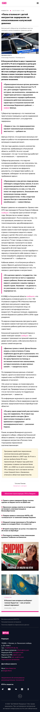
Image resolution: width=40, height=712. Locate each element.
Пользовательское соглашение (11, 622)
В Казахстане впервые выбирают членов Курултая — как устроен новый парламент (18, 602)
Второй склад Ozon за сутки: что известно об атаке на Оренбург (19, 530)
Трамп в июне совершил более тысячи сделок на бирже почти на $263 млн (17, 501)
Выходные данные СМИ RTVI (10, 619)
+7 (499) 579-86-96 (11, 648)
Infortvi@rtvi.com (23, 650)
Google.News (7, 671)
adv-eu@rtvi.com (18, 657)
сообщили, (31, 296)
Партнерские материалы (10, 659)
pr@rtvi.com (17, 655)
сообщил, (5, 213)
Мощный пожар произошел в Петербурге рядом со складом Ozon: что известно (18, 523)
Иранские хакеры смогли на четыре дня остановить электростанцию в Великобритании (18, 509)
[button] (38, 3)
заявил (7, 108)
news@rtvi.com (18, 652)
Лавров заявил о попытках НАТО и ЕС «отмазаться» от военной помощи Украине (18, 516)
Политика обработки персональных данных (15, 625)
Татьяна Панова (20, 483)
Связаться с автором (20, 486)
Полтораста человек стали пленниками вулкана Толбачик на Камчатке (18, 536)
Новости (5, 10)
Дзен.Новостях (10, 668)
